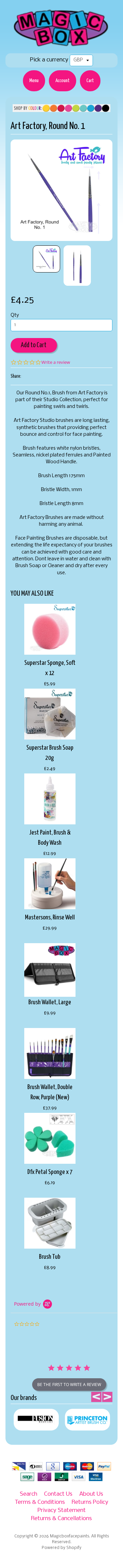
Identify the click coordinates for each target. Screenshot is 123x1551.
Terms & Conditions (40, 1502)
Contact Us (58, 1494)
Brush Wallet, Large (49, 1002)
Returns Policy (90, 1502)
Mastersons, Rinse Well (50, 917)
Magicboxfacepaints (69, 1536)
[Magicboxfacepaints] (62, 46)
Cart (90, 80)
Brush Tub (49, 1257)
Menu (34, 80)
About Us (91, 1494)
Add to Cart (33, 345)
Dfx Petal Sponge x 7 (49, 1172)
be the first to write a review (69, 1384)
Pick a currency (49, 60)
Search (28, 1494)
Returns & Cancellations (61, 1518)
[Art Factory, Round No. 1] (46, 259)
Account (62, 80)
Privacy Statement (62, 1510)
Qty (15, 315)
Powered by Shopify (61, 1548)
